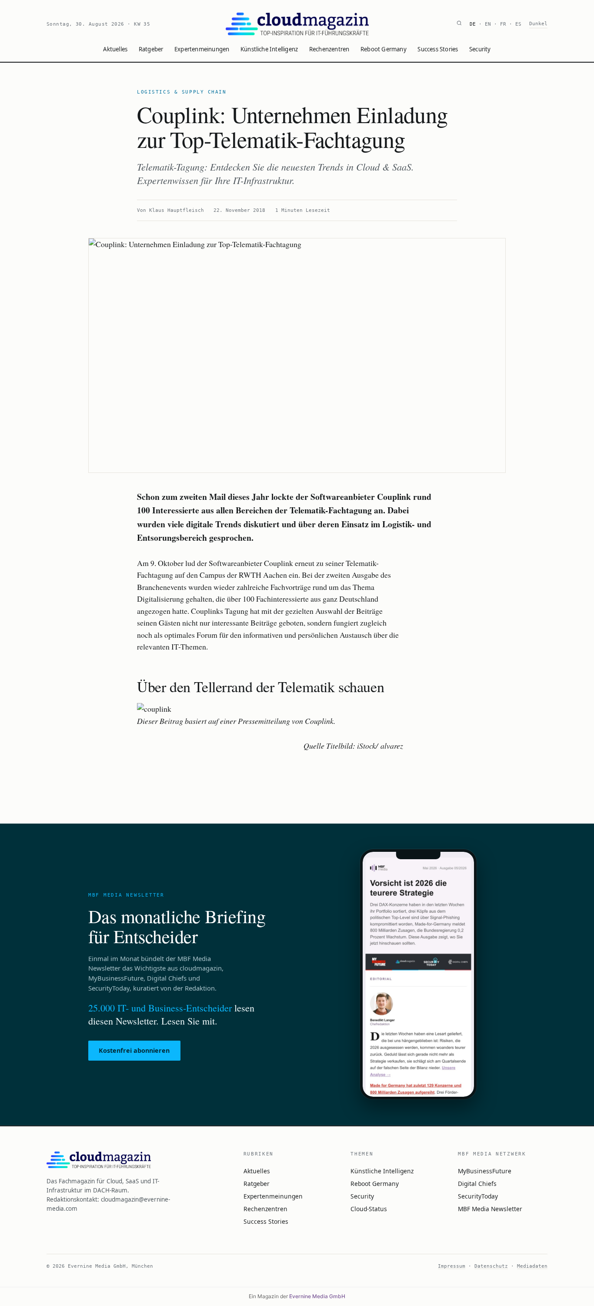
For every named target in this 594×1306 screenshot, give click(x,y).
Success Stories (437, 49)
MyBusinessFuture (484, 1171)
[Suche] (459, 24)
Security (480, 49)
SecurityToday (478, 1196)
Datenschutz (491, 1266)
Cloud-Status (368, 1209)
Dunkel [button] (538, 24)
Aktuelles (115, 49)
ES (518, 24)
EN (488, 24)
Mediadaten (532, 1266)
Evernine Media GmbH (317, 1296)
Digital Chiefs (477, 1183)
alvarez (391, 745)
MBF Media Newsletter (490, 1209)
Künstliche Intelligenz (269, 49)
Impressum (451, 1266)
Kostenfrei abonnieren (134, 1050)
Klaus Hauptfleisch (176, 210)
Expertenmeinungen (201, 49)
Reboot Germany (383, 49)
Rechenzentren (329, 49)
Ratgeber (151, 49)
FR (503, 24)
